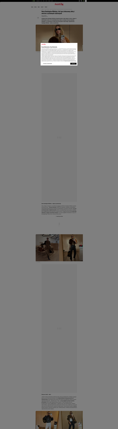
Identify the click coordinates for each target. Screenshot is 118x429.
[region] (59, 54)
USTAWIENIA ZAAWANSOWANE (47, 63)
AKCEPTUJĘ (73, 63)
